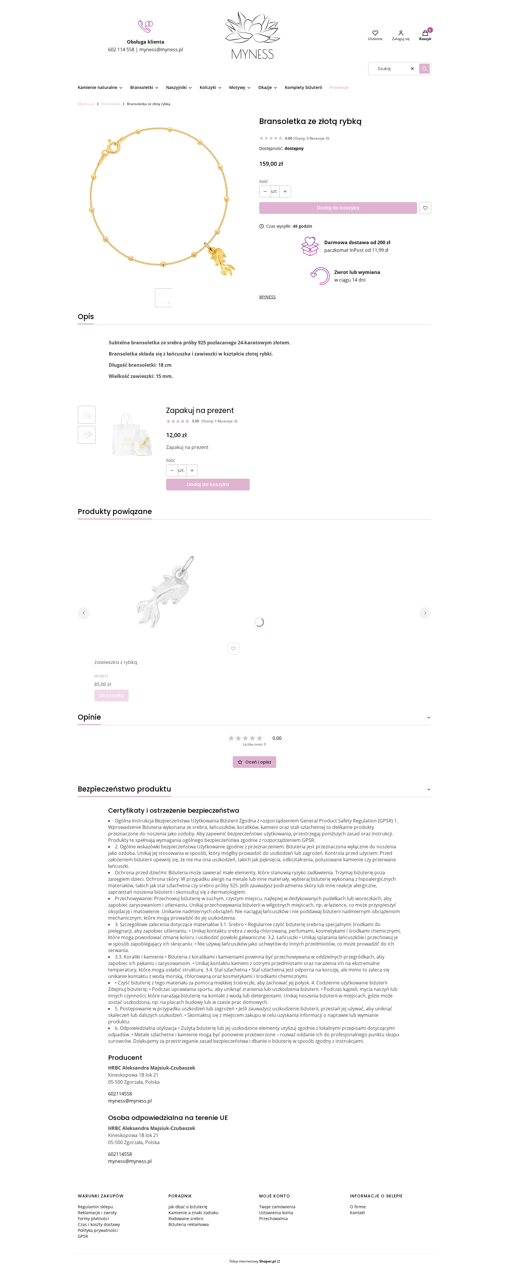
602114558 (120, 1093)
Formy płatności (93, 1218)
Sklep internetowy (252, 1261)
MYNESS (267, 297)
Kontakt (357, 1212)
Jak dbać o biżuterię (187, 1206)
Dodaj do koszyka (338, 207)
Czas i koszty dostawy (99, 1224)
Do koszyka (111, 695)
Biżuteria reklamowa (188, 1224)
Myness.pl (86, 103)
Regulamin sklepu (95, 1206)
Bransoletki (110, 103)
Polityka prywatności (98, 1230)
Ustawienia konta (276, 1212)
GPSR (83, 1236)
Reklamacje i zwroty (97, 1212)
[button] (424, 69)
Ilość (263, 181)
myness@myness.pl (130, 1101)
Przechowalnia (273, 1218)
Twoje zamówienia (277, 1206)
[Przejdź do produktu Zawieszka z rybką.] (168, 590)
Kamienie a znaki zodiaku (193, 1212)
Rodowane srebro (185, 1218)
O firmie (358, 1206)
